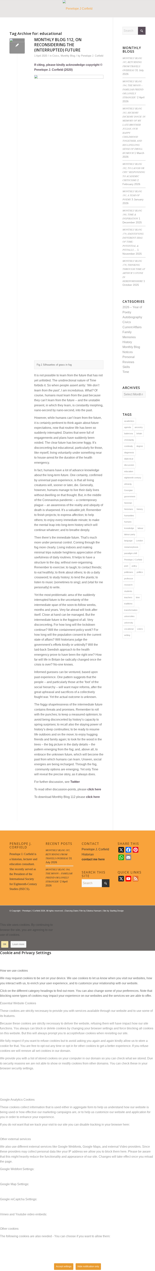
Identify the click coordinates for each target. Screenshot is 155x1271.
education (128, 471)
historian (128, 503)
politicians (128, 572)
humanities (129, 515)
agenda (127, 427)
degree (139, 446)
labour (140, 528)
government (129, 496)
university (128, 623)
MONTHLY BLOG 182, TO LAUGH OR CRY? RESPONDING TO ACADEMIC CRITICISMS (133, 172)
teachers (128, 597)
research (128, 585)
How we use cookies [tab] (14, 970)
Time (125, 371)
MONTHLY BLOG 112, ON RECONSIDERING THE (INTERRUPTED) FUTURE (57, 45)
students (128, 591)
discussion (129, 465)
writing (127, 635)
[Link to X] (131, 915)
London (139, 540)
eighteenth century (132, 477)
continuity (128, 446)
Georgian (128, 490)
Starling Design (117, 911)
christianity (129, 440)
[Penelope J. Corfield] (77, 8)
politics (140, 572)
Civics (55, 55)
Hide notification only (88, 1266)
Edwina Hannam (93, 911)
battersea (128, 433)
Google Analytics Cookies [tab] (17, 1099)
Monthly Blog (68, 55)
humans (128, 522)
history (140, 509)
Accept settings (63, 1266)
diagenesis (129, 452)
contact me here (93, 859)
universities (129, 616)
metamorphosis (131, 547)
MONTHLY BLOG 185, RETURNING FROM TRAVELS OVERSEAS (58, 854)
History (127, 342)
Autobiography (132, 317)
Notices (127, 352)
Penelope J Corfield (133, 560)
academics (129, 421)
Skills (126, 367)
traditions (128, 603)
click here (94, 789)
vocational (128, 629)
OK (4, 944)
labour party (129, 534)
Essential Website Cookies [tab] (18, 1003)
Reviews (128, 362)
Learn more (18, 944)
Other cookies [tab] (9, 1228)
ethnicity (128, 484)
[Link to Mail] (143, 915)
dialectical (128, 459)
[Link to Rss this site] (137, 915)
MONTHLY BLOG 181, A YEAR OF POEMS (132, 195)
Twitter (75, 781)
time (138, 597)
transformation (130, 610)
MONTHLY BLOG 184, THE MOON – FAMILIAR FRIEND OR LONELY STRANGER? (132, 89)
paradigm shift (130, 553)
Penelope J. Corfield (92, 55)
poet (126, 566)
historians (128, 509)
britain (139, 433)
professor (128, 578)
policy (134, 566)
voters (140, 629)
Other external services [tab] (15, 1139)
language (128, 540)
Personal (128, 357)
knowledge (129, 528)
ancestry (139, 427)
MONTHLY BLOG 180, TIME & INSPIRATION (132, 214)
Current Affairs (132, 327)
